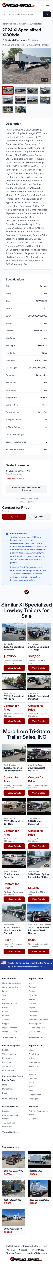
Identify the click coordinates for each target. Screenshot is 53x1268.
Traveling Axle (35, 1023)
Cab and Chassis (9, 1003)
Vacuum (6, 1019)
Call (16, 516)
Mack (31, 1050)
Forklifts (5, 1050)
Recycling (6, 1062)
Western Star (35, 1094)
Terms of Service (14, 1253)
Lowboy (22, 24)
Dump (5, 991)
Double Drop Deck (37, 1027)
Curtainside (34, 1011)
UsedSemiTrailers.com (36, 1253)
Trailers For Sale (9, 24)
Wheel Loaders (9, 1054)
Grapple (5, 1015)
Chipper (5, 1023)
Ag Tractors (7, 1066)
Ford (31, 1070)
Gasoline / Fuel (35, 1031)
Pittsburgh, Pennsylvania (16, 40)
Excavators (7, 1058)
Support (23, 1250)
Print (32, 502)
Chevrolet (33, 1078)
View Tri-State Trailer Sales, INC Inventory (26, 488)
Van (30, 983)
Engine (5, 1093)
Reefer (32, 999)
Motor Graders (8, 1070)
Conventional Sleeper (11, 983)
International (34, 1062)
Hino (31, 1090)
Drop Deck (33, 995)
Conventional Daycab (11, 987)
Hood (4, 1085)
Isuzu (31, 1082)
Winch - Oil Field (9, 1031)
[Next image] (46, 66)
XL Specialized (35, 24)
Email (40, 516)
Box (4, 999)
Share (23, 502)
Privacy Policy (37, 1250)
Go (47, 14)
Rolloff (5, 1007)
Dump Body (7, 1089)
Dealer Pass (34, 1118)
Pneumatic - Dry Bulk (38, 1019)
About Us (11, 1250)
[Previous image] (6, 66)
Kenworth (33, 1066)
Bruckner (6, 1111)
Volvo (31, 1058)
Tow (4, 995)
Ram (31, 1086)
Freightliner (34, 1054)
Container (33, 1015)
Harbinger (33, 1098)
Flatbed (32, 987)
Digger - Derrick (9, 1027)
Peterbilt (32, 1074)
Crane (5, 1011)
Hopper (32, 1007)
